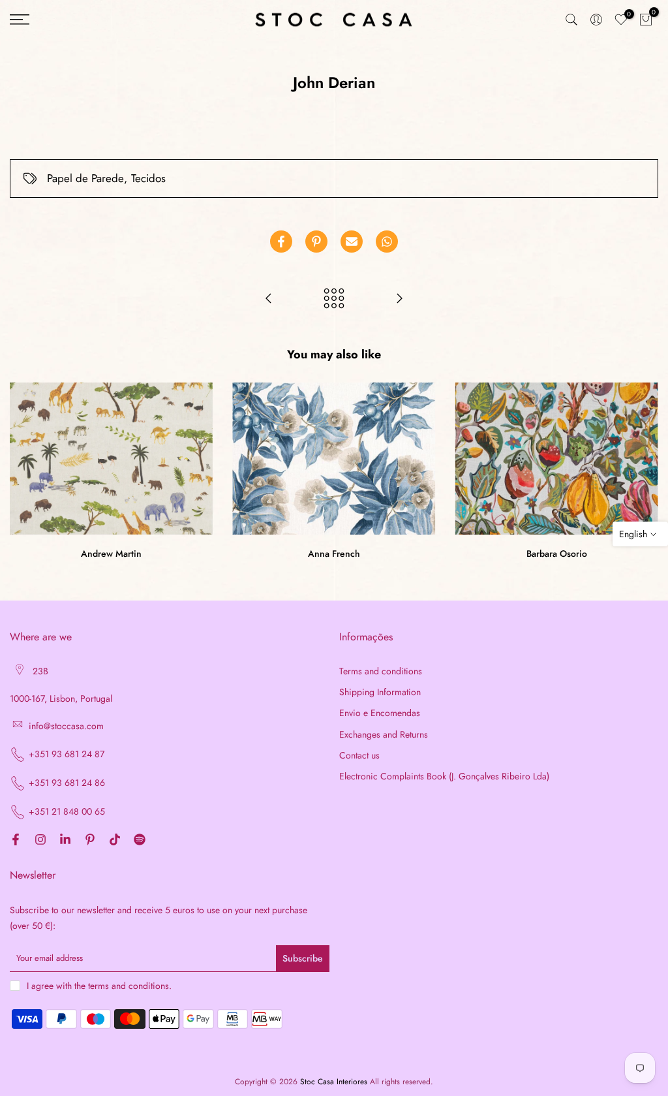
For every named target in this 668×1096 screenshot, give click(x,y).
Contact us (359, 755)
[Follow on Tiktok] (115, 841)
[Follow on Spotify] (139, 841)
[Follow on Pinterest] (90, 841)
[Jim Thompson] (399, 299)
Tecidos (148, 178)
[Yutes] (268, 299)
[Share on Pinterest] (316, 241)
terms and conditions (128, 986)
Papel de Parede (85, 178)
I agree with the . (99, 985)
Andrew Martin (111, 554)
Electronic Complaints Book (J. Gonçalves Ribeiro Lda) (444, 776)
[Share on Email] (352, 241)
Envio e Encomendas (379, 713)
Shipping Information (380, 692)
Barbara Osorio (556, 554)
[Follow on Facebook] (16, 841)
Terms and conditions (380, 671)
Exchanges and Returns (383, 734)
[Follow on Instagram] (40, 841)
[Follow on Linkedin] (65, 841)
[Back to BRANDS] (334, 299)
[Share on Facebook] (281, 241)
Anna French (334, 554)
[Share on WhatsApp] (387, 241)
